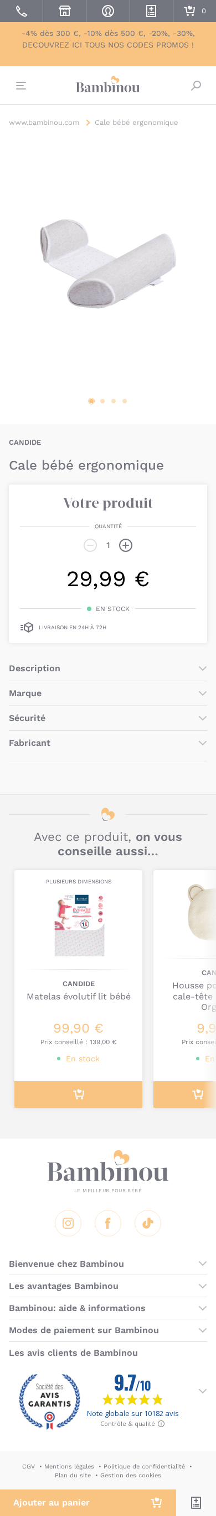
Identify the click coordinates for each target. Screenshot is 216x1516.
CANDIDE (25, 442)
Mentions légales (69, 1466)
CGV (28, 1466)
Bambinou (108, 84)
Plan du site (73, 1475)
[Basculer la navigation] (20, 86)
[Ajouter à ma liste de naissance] (196, 1502)
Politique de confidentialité (144, 1466)
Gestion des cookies (130, 1475)
